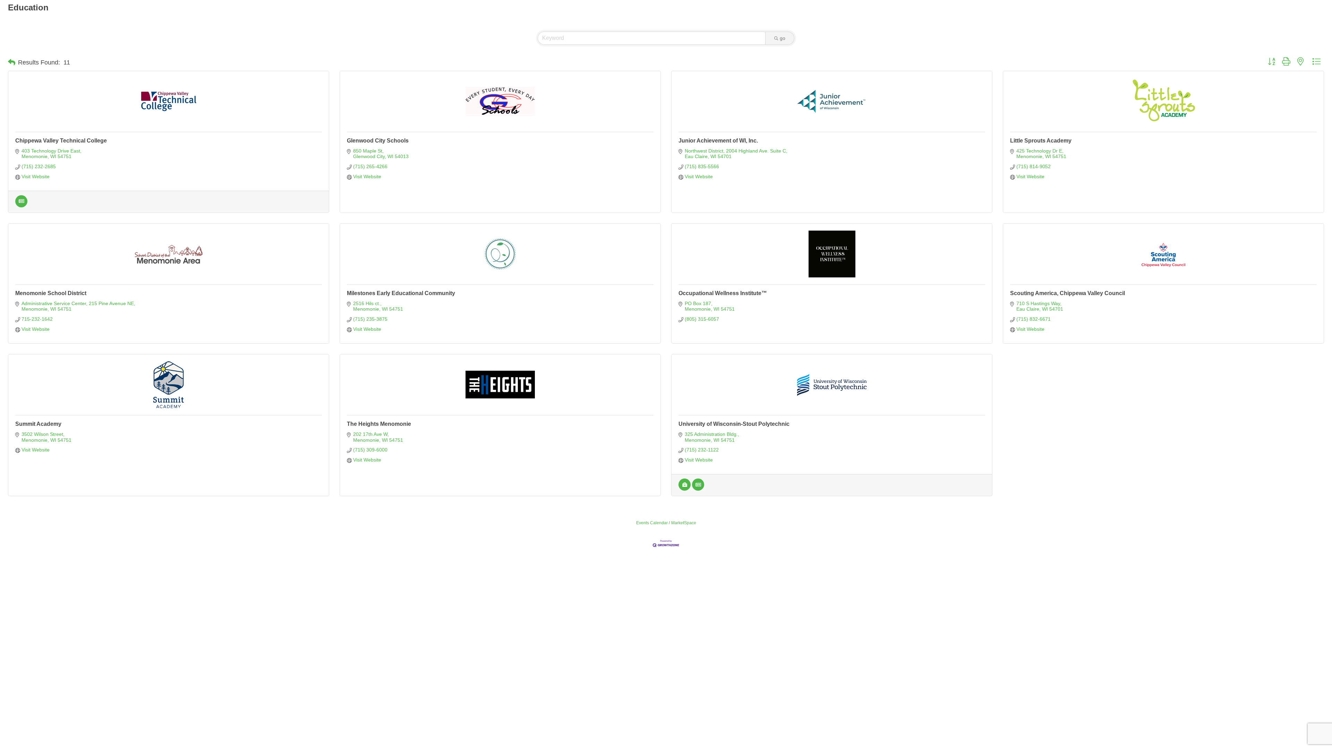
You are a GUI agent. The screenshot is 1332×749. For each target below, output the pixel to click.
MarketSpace (683, 522)
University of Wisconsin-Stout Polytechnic (733, 424)
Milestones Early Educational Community (401, 293)
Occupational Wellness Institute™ (722, 293)
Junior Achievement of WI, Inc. (718, 141)
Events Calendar (652, 522)
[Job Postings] (684, 489)
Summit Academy (38, 424)
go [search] (782, 38)
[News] (21, 205)
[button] (11, 62)
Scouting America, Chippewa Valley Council (1067, 293)
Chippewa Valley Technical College (61, 141)
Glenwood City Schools (378, 141)
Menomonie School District (50, 293)
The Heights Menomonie (379, 424)
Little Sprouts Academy (1040, 141)
